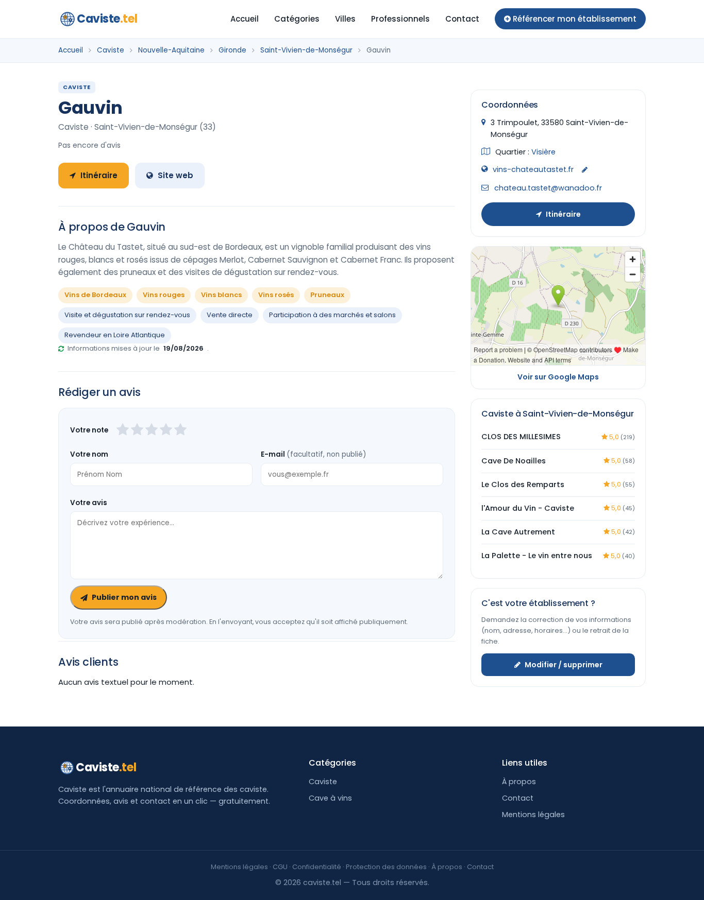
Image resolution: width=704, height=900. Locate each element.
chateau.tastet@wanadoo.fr (548, 188)
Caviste (107, 19)
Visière (543, 152)
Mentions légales (533, 814)
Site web (175, 175)
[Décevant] (122, 430)
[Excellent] (180, 430)
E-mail (313, 454)
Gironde (232, 50)
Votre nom (89, 454)
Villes (345, 18)
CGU (280, 867)
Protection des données (386, 867)
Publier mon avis (124, 597)
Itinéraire (99, 175)
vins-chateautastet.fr (533, 169)
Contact (462, 18)
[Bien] (151, 430)
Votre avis (88, 503)
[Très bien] (166, 430)
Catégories (297, 18)
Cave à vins (330, 798)
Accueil (244, 18)
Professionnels (400, 18)
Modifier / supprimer (563, 664)
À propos (519, 781)
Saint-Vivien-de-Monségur (306, 50)
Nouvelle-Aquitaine (171, 50)
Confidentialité (316, 867)
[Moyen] (137, 430)
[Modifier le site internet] (585, 170)
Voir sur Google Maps (558, 377)
